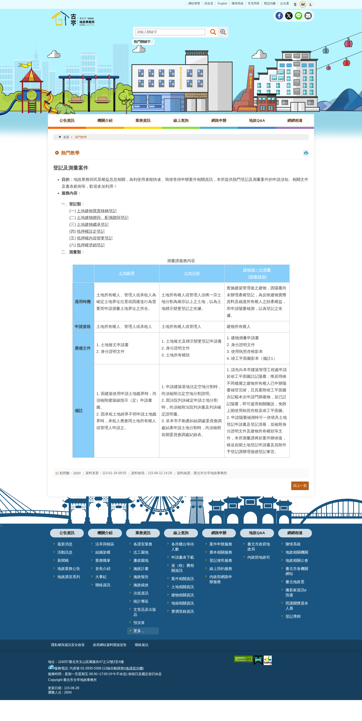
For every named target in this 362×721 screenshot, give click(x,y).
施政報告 (141, 577)
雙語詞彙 (270, 3)
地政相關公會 (297, 560)
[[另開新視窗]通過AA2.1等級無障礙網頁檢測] (243, 659)
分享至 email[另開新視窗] (308, 15)
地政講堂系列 (68, 577)
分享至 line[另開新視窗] (298, 15)
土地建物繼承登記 (93, 224)
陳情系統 (237, 3)
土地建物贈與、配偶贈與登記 (103, 217)
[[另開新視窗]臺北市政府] (268, 660)
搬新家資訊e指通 (296, 592)
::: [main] (55, 137)
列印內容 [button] (306, 153)
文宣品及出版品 (144, 612)
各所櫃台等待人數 (182, 546)
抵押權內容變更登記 (95, 238)
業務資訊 (143, 120)
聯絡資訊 (102, 585)
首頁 (66, 137)
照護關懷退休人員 (297, 605)
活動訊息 (64, 552)
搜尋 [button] (213, 32)
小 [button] (295, 4)
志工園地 (141, 552)
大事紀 (101, 577)
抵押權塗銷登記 (91, 245)
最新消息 (64, 544)
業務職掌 (102, 560)
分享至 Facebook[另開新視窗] (279, 15)
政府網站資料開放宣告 (110, 645)
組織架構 (102, 552)
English (222, 3)
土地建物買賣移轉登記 (97, 211)
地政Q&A (257, 120)
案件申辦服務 (220, 544)
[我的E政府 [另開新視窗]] (258, 660)
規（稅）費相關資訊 (182, 568)
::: (186, 4)
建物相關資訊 (182, 595)
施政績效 (141, 585)
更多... (138, 631)
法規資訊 (141, 593)
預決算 (139, 623)
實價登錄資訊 (182, 611)
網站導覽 (194, 3)
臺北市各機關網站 (297, 571)
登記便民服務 (220, 560)
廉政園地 (141, 560)
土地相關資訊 (182, 587)
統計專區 (141, 601)
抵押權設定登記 (91, 231)
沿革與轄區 (104, 544)
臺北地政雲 (295, 582)
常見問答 (254, 3)
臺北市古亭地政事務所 (84, 18)
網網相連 (295, 120)
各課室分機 (134, 668)
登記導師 (293, 616)
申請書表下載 (182, 557)
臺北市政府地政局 (258, 546)
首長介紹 (102, 569)
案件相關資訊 (182, 579)
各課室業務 (142, 544)
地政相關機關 (297, 552)
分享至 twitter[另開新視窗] (289, 15)
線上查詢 (181, 120)
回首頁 (208, 3)
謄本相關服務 (220, 552)
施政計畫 (141, 569)
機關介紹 (104, 120)
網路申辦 (218, 120)
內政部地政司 (258, 557)
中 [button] (303, 4)
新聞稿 (63, 560)
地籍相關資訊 (182, 603)
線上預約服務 (220, 569)
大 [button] (310, 4)
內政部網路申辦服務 (220, 579)
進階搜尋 (222, 32)
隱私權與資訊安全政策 (68, 645)
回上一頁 (300, 485)
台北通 (284, 3)
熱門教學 (81, 137)
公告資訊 (67, 120)
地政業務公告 (68, 569)
